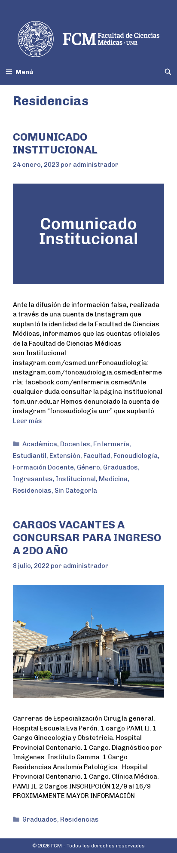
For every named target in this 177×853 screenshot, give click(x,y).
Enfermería (111, 444)
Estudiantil (29, 456)
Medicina (113, 479)
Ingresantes (33, 479)
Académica (39, 444)
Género (88, 467)
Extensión (64, 456)
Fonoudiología (135, 456)
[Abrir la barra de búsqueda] (168, 72)
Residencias (32, 490)
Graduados (120, 467)
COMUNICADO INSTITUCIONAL (55, 143)
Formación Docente (43, 467)
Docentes (75, 444)
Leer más (27, 421)
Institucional (76, 479)
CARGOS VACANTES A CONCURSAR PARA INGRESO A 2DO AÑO (87, 537)
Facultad (96, 456)
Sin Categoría (76, 490)
